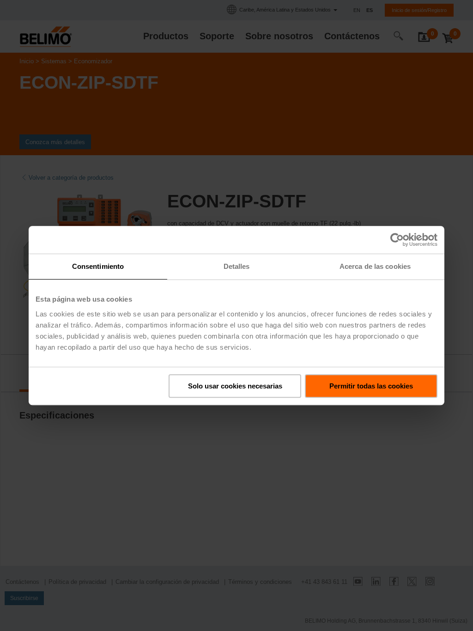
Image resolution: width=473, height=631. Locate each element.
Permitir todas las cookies (371, 386)
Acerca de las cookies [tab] (375, 266)
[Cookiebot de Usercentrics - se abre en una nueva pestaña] (397, 240)
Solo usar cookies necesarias (235, 386)
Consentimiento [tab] (98, 266)
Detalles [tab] (237, 266)
